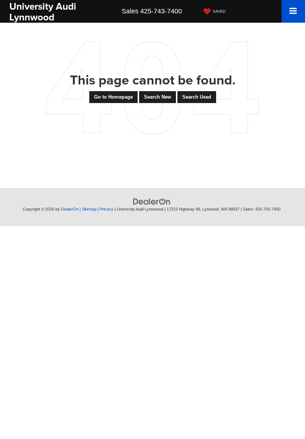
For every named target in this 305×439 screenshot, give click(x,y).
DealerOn (69, 209)
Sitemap (89, 209)
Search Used (196, 97)
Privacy (106, 209)
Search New (157, 97)
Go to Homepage (113, 97)
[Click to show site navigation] (293, 11)
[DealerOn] (152, 201)
